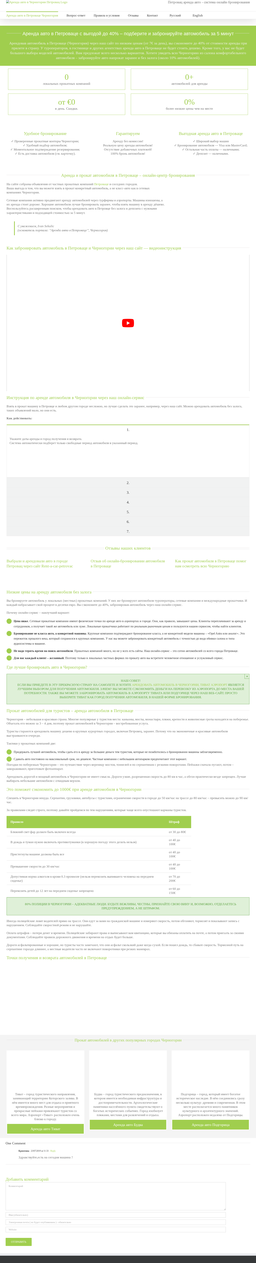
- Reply (52, 1151)
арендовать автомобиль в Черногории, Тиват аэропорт (179, 685)
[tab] (128, 429)
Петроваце (101, 184)
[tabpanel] (128, 455)
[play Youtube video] (128, 323)
